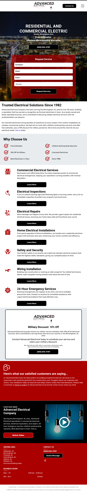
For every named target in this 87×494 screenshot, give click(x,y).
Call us (17, 130)
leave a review (21, 385)
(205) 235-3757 (50, 451)
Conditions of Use (41, 487)
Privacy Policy (12, 487)
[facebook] (45, 461)
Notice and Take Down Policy (55, 487)
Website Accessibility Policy (71, 487)
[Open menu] (82, 6)
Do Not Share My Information (26, 487)
